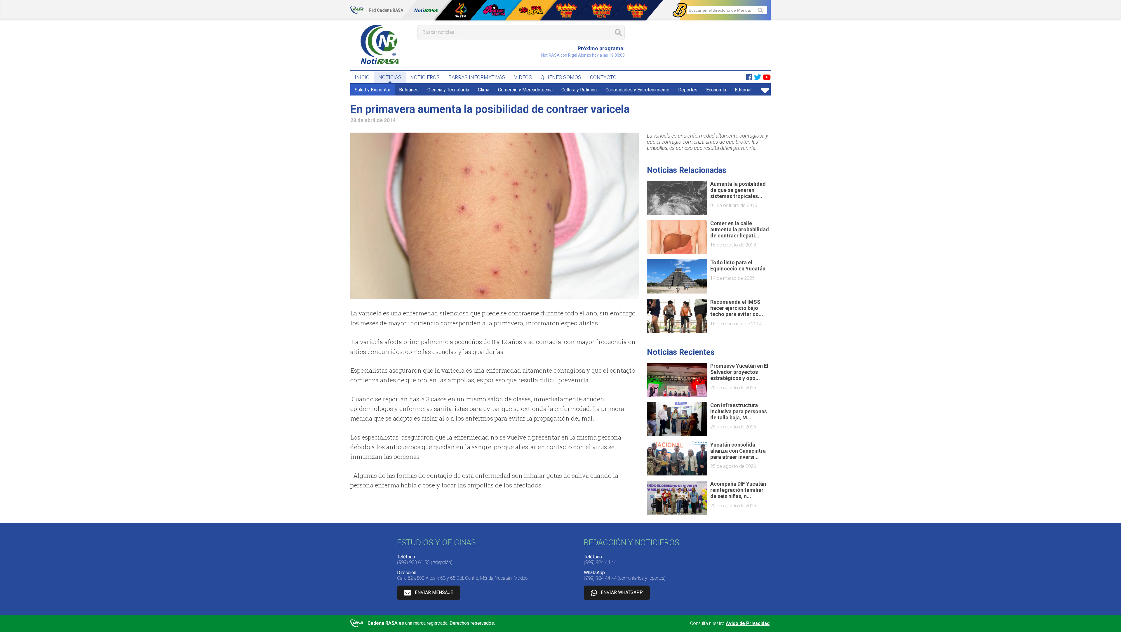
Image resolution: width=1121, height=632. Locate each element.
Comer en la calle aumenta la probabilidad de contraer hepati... (739, 229)
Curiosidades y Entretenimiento (637, 90)
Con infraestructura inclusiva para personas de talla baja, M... (738, 411)
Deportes (687, 90)
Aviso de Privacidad (748, 623)
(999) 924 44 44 (600, 562)
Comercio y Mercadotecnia (525, 90)
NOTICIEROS (425, 77)
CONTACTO (603, 77)
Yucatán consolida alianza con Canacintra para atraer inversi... (738, 451)
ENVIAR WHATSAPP (622, 592)
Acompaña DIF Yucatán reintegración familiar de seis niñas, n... (738, 490)
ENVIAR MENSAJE (434, 592)
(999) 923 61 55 (413, 562)
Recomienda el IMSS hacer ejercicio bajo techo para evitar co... (736, 308)
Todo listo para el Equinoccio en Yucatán (737, 265)
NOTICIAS (389, 77)
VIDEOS (523, 77)
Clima (483, 90)
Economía (716, 90)
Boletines (409, 90)
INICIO (362, 77)
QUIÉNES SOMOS (561, 77)
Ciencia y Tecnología (448, 90)
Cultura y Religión (579, 90)
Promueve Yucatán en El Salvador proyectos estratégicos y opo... (739, 372)
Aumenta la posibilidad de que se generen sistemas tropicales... (738, 190)
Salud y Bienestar (372, 90)
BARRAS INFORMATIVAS (476, 77)
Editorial (743, 90)
